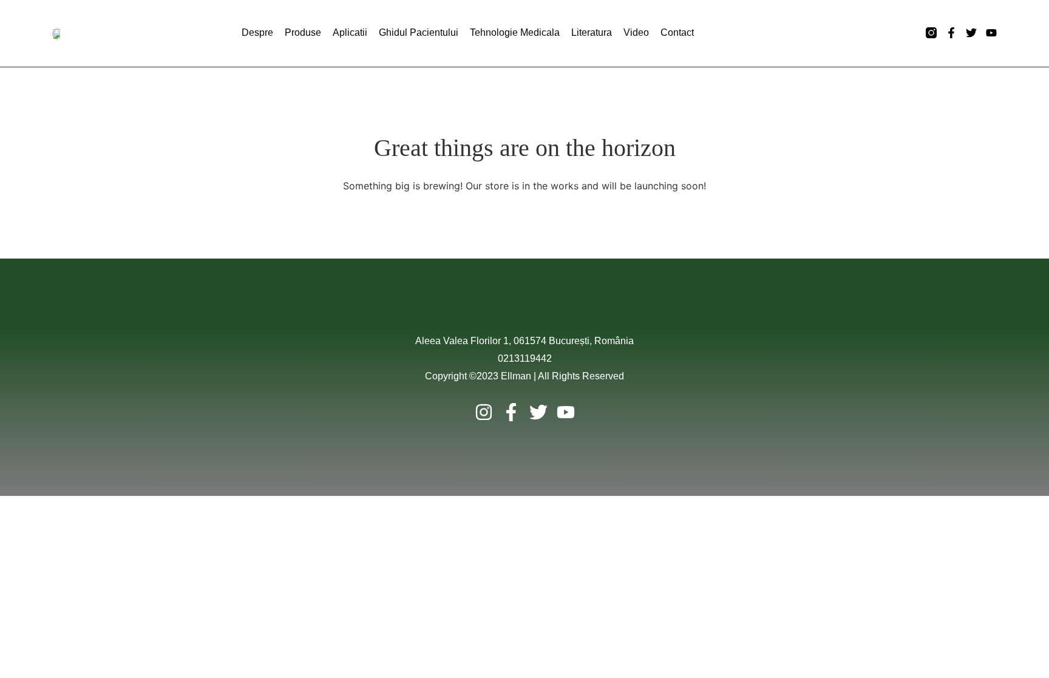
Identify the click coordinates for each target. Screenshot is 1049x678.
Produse (303, 32)
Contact (677, 32)
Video (636, 32)
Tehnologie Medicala (515, 32)
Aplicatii (350, 32)
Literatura (591, 32)
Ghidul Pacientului (418, 32)
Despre (257, 32)
